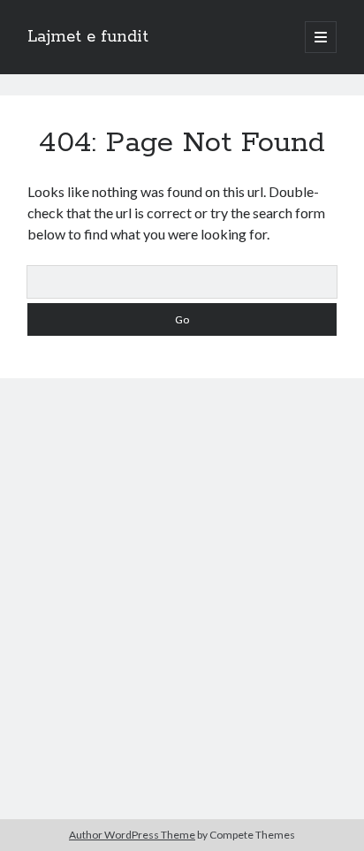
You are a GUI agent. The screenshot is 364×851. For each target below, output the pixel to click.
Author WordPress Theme (132, 834)
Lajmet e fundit (87, 37)
